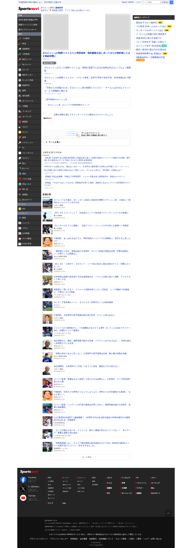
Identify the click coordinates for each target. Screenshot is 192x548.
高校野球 (51, 488)
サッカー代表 (67, 488)
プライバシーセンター (59, 539)
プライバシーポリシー (39, 539)
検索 (171, 2)
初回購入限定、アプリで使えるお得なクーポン (71, 10)
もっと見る (87, 457)
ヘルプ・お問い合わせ (152, 539)
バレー (153, 478)
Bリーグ (80, 481)
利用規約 (74, 539)
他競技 (139, 493)
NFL (108, 493)
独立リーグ (51, 495)
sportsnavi (29, 472)
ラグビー (139, 488)
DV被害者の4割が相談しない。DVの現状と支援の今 (40, 2)
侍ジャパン (51, 498)
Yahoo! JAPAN (128, 2)
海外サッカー (67, 484)
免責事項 (93, 539)
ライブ (50, 503)
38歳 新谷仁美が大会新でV (148, 38)
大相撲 (124, 488)
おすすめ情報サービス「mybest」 (56, 530)
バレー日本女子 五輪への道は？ (151, 42)
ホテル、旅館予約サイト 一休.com (85, 523)
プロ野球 (51, 481)
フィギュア (126, 478)
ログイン (44, 10)
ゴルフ (109, 478)
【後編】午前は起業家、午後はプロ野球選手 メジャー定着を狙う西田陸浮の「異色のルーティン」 (85, 176)
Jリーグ (65, 481)
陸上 (153, 488)
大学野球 (51, 491)
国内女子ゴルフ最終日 (147, 22)
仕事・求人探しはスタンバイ (101, 526)
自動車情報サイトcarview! (54, 526)
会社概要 (83, 539)
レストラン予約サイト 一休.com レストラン (116, 523)
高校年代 (65, 491)
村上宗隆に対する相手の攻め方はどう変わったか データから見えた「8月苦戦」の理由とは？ (83, 170)
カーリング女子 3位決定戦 (148, 46)
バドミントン (141, 483)
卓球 (123, 483)
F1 (137, 478)
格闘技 (109, 488)
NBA (78, 484)
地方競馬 (95, 484)
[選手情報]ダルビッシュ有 (56, 99)
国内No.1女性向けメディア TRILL (124, 526)
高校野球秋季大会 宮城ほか (149, 53)
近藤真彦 (165, 2)
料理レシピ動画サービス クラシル (77, 526)
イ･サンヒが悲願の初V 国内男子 (151, 34)
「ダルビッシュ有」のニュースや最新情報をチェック (68, 105)
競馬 (93, 481)
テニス (109, 483)
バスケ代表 (80, 488)
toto (64, 503)
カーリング (155, 483)
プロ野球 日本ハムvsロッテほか (151, 26)
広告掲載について (106, 539)
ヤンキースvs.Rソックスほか (150, 30)
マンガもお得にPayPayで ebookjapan (58, 523)
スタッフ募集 (120, 539)
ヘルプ (138, 2)
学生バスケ (80, 491)
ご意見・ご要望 (134, 539)
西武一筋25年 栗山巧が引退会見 (151, 49)
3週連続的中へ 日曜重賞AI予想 (150, 57)
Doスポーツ (155, 493)
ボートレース (127, 493)
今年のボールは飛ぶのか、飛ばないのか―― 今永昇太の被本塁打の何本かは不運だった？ (81, 166)
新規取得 (59, 8)
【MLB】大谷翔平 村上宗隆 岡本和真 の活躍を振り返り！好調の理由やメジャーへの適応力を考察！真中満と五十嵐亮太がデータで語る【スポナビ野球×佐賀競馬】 (87, 159)
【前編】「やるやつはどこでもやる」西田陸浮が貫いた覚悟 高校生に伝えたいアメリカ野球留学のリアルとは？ (87, 184)
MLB (49, 484)
